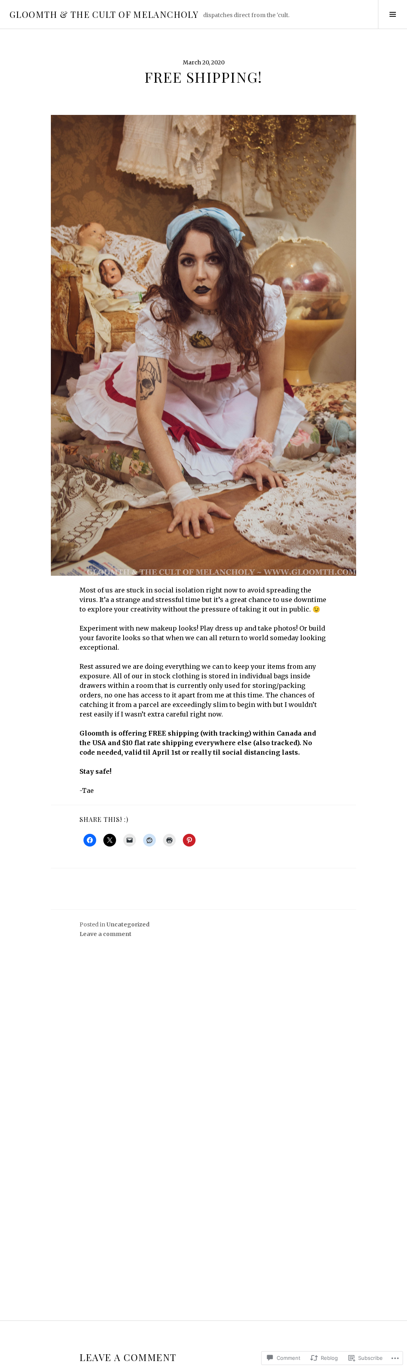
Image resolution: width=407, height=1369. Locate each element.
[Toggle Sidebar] (392, 14)
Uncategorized (128, 924)
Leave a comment (105, 934)
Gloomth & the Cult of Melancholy (104, 14)
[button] (203, 345)
